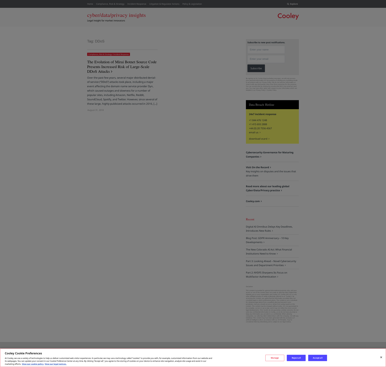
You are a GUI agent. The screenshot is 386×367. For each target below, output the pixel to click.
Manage (275, 357)
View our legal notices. (56, 363)
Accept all (318, 357)
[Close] (381, 357)
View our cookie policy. (33, 363)
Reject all (296, 357)
